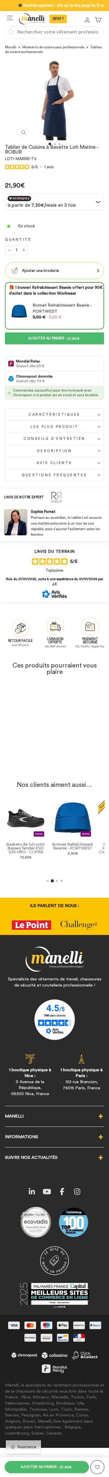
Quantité (18, 239)
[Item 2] (52, 880)
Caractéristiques (54, 414)
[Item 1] (48, 881)
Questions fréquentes (54, 475)
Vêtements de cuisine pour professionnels (53, 47)
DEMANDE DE (58, 19)
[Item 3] (57, 881)
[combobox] (54, 32)
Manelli (10, 47)
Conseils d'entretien (54, 438)
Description (54, 451)
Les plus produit (54, 426)
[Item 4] (61, 881)
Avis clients (54, 463)
